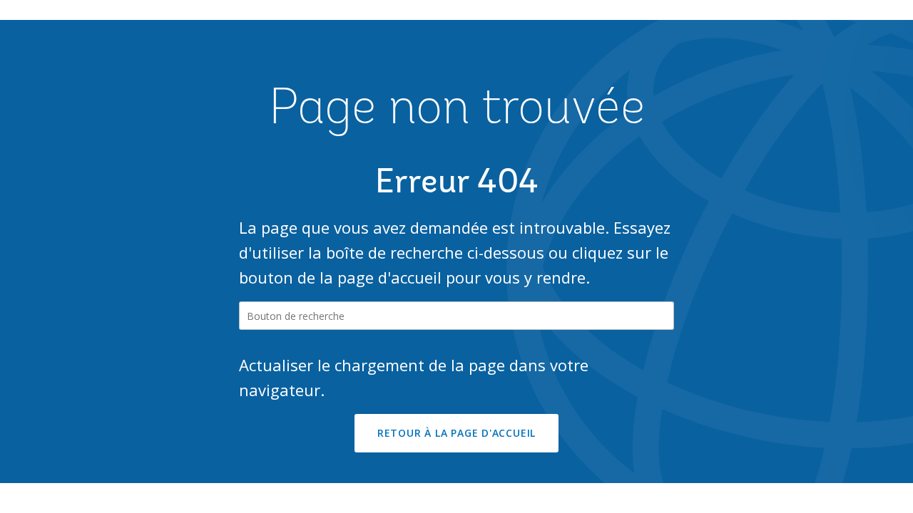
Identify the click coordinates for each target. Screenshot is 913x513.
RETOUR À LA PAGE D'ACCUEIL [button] (456, 433)
